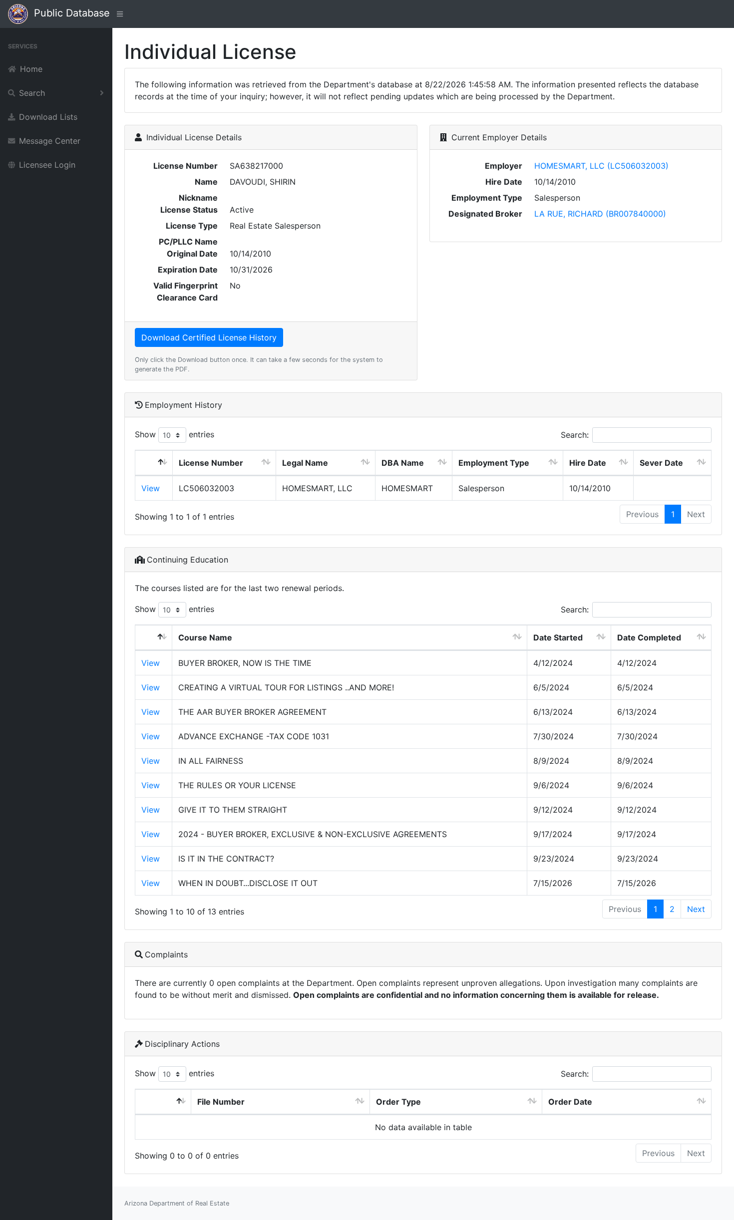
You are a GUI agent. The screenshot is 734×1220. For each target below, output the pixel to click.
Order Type (398, 1102)
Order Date (570, 1102)
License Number (211, 463)
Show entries (174, 434)
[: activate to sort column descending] (154, 463)
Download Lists (48, 117)
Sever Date (661, 463)
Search (32, 93)
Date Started (558, 637)
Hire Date (587, 463)
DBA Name (402, 463)
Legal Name (305, 463)
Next (696, 909)
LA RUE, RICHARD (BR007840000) (600, 214)
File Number (221, 1102)
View (150, 488)
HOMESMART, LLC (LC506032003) (601, 166)
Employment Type (493, 463)
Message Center (49, 141)
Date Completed (649, 637)
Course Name (205, 637)
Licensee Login (47, 165)
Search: (575, 435)
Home (31, 69)
